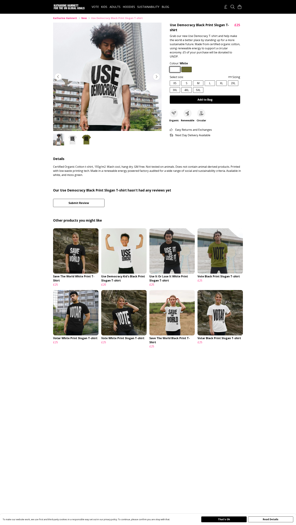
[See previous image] (58, 76)
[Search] (232, 6)
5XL (198, 90)
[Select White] (175, 69)
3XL (175, 90)
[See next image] (156, 76)
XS (174, 83)
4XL (186, 90)
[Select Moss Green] (186, 69)
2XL (233, 83)
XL (221, 83)
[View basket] (239, 6)
